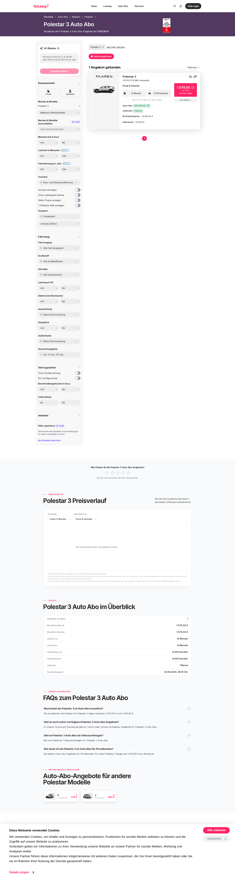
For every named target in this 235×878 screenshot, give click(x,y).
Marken (76, 16)
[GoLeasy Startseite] (50, 6)
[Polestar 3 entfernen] (80, 106)
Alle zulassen (216, 830)
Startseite (48, 16)
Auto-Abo (123, 6)
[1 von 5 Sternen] (107, 472)
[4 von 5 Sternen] (122, 472)
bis (63, 402)
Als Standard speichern (49, 440)
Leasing (107, 6)
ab (41, 402)
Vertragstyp (80, 514)
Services (139, 6)
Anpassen (214, 838)
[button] (58, 48)
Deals (94, 6)
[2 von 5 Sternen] (112, 472)
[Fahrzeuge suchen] (175, 6)
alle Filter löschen (116, 47)
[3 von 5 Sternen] (117, 472)
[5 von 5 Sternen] (128, 472)
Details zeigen (19, 872)
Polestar (88, 16)
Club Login (193, 6)
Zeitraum (52, 514)
